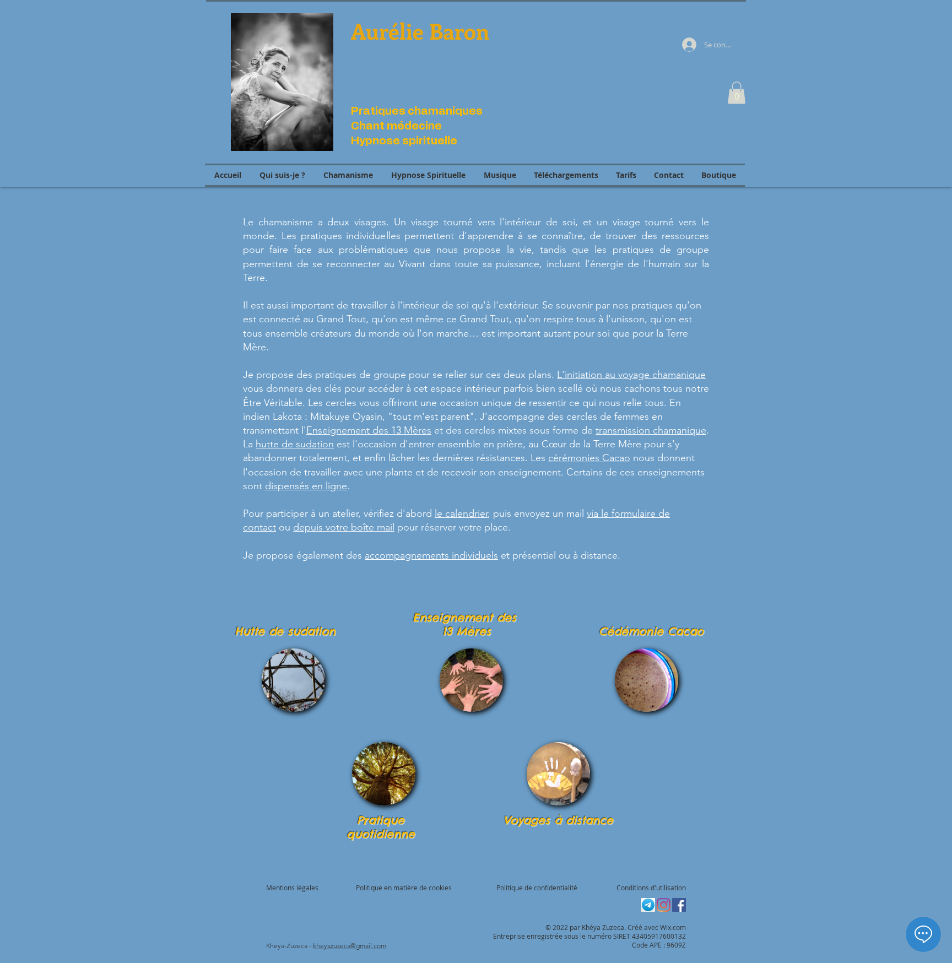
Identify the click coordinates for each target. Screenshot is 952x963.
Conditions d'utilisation (651, 887)
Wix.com (673, 927)
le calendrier (461, 513)
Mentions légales (292, 887)
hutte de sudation (295, 444)
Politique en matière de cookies (404, 887)
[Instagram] (663, 905)
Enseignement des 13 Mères (368, 430)
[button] (736, 93)
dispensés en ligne (306, 486)
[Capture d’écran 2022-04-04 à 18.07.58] (648, 905)
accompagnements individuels (431, 555)
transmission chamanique (651, 430)
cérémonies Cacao (589, 458)
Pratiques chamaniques (417, 111)
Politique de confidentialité (536, 887)
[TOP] (293, 680)
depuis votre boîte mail (343, 527)
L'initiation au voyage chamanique (631, 375)
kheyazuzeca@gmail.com (349, 946)
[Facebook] (679, 905)
